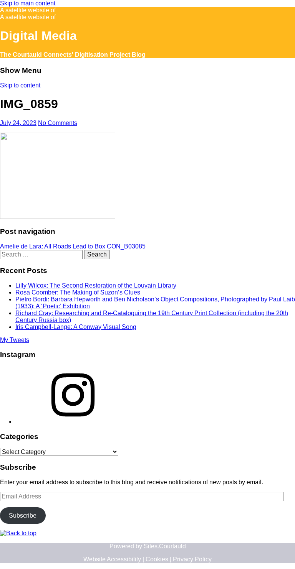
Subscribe (22, 515)
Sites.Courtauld (165, 546)
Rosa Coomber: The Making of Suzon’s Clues (77, 292)
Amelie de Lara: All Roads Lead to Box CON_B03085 (73, 246)
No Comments (57, 123)
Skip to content (20, 85)
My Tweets (14, 340)
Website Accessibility (112, 559)
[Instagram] (73, 421)
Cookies (157, 559)
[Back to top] (18, 533)
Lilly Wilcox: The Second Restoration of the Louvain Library (95, 285)
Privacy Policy (192, 559)
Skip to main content (27, 3)
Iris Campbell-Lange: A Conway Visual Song (75, 327)
